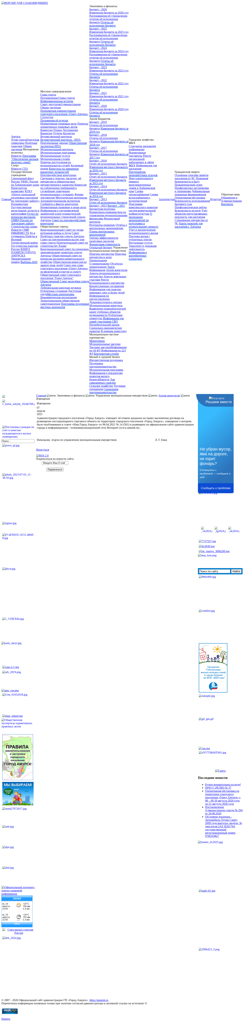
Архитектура (167, 199)
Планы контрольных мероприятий (101, 233)
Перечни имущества (101, 253)
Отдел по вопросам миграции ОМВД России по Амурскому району (24, 218)
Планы (57, 130)
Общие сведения (21, 148)
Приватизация (98, 260)
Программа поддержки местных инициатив (64, 305)
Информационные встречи (56, 101)
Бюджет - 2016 (98, 160)
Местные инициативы (60, 294)
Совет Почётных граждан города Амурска (62, 235)
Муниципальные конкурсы (106, 305)
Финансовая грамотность (104, 244)
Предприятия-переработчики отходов (143, 173)
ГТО (25, 168)
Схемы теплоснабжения (139, 193)
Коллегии (69, 133)
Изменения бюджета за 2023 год (108, 70)
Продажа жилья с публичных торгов (140, 238)
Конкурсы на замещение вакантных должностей (59, 170)
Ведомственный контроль (56, 136)
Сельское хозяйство (101, 385)
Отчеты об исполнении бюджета (102, 24)
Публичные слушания (53, 290)
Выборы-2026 (29, 261)
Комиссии (46, 130)
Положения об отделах (54, 120)
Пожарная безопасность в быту (191, 180)
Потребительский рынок (104, 324)
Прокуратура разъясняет (19, 189)
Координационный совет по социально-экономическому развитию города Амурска (64, 252)
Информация (97, 270)
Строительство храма (24, 226)
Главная (6, 199)
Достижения (70, 130)
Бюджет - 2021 (98, 93)
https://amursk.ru (98, 1000)
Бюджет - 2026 (98, 9)
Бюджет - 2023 (98, 67)
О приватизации (99, 263)
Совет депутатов (50, 104)
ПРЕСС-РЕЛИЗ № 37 (218, 787)
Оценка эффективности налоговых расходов (103, 239)
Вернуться (42, 449)
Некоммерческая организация (58, 297)
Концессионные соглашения (106, 286)
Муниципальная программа (106, 369)
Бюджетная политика (102, 208)
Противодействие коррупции (58, 175)
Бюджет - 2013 (98, 199)
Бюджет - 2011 (116, 205)
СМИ (25, 229)
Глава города (48, 94)
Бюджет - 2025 (98, 28)
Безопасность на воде (188, 210)
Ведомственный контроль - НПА (60, 139)
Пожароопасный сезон (188, 184)
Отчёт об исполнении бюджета (108, 163)
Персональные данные (54, 142)
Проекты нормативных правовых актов (64, 125)
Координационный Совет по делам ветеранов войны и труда (61, 231)
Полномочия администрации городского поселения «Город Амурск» (64, 112)
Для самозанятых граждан (102, 381)
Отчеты (57, 133)
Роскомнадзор (19, 204)
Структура (46, 117)
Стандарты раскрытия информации (142, 148)
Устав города (19, 139)
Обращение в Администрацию (231, 199)
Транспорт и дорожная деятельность (142, 247)
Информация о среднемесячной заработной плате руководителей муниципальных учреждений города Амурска (62, 215)
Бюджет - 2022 (98, 80)
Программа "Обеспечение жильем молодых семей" (24, 159)
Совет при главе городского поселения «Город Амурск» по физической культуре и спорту (64, 268)
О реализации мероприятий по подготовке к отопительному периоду (143, 220)
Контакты (227, 204)
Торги (111, 266)
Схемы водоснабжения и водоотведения (143, 197)
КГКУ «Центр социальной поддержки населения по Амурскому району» (25, 196)
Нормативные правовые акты (58, 123)
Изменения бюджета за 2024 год (108, 51)
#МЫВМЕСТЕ (20, 233)
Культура (215, 199)
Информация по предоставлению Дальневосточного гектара (105, 299)
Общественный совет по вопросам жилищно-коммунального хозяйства (62, 258)
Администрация (71, 104)
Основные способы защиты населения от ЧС (191, 177)
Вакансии (46, 133)
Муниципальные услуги (55, 155)
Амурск (16, 136)
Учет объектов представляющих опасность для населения (191, 213)
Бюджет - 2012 (98, 205)
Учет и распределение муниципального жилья (143, 231)
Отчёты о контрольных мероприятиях (108, 226)
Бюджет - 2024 (98, 48)
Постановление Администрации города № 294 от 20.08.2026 (224, 810)
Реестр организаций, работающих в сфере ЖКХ (141, 160)
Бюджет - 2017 (98, 147)
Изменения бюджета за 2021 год (108, 96)
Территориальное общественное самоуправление (60, 302)
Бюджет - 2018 (98, 134)
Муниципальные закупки (105, 344)
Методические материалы (71, 197)
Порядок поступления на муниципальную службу (55, 164)
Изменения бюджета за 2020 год (108, 109)
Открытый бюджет (100, 247)
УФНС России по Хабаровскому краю (25, 183)
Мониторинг (97, 340)
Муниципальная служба (55, 159)
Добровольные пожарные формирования (192, 193)
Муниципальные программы (58, 152)
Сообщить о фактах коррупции (59, 204)
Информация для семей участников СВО (106, 320)
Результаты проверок (102, 224)
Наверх (5, 1018)
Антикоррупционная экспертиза (60, 200)
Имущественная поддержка (106, 360)
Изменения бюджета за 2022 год (108, 83)
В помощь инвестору (114, 331)
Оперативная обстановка (190, 197)
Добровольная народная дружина (60, 287)
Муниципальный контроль (56, 149)
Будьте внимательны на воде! (223, 784)
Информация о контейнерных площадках (138, 255)
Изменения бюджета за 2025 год (108, 31)
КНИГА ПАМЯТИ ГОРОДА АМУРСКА (23, 252)
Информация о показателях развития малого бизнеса (106, 376)
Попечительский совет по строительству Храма (64, 244)
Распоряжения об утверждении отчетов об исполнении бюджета (108, 19)
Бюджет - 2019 (98, 122)
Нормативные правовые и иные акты (63, 207)
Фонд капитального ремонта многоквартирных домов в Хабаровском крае (142, 185)
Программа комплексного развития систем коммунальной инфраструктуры (143, 209)
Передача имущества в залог (107, 255)
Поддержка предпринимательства (102, 365)
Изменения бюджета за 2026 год (108, 12)
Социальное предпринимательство (103, 391)
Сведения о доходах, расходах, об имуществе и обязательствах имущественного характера (60, 181)
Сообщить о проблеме (216, 488)
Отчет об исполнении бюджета (108, 176)
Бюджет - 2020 (98, 105)
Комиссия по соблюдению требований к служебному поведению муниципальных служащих (63, 189)
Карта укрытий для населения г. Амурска (189, 225)
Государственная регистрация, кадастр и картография (25, 210)
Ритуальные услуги (141, 242)
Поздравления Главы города (57, 97)
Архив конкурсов (116, 270)
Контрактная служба (106, 353)
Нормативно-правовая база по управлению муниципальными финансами (108, 215)
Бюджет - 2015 (98, 173)
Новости (16, 155)
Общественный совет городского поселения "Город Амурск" (60, 276)
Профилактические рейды (191, 207)
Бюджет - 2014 (98, 186)
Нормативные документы (137, 154)
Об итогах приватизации (106, 265)
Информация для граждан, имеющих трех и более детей (107, 291)
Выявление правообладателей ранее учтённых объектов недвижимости (107, 312)
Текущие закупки (100, 347)
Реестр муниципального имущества (106, 281)
